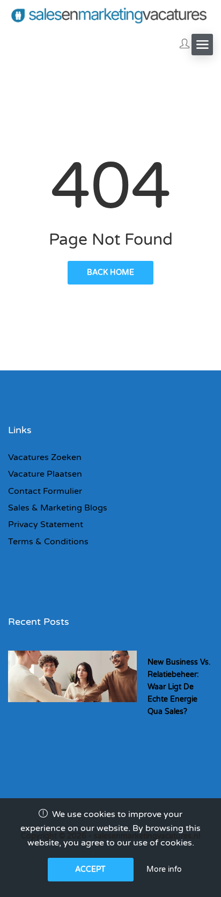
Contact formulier (45, 491)
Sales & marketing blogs (57, 507)
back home (110, 272)
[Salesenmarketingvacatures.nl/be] (110, 14)
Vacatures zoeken (45, 457)
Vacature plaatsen (45, 474)
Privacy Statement (45, 524)
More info (164, 869)
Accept (90, 869)
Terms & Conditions (48, 541)
